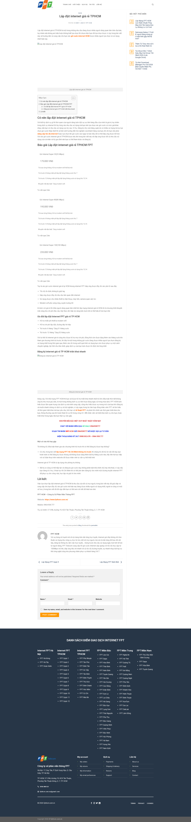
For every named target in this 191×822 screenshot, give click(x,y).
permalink (94, 525)
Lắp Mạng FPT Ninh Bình (109, 562)
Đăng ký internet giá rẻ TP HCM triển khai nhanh (59, 109)
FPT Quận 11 (65, 697)
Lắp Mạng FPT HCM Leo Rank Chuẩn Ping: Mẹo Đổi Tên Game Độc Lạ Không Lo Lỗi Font (144, 24)
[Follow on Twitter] (97, 803)
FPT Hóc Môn (85, 689)
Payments (109, 762)
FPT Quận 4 (64, 670)
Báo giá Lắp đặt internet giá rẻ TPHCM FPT (56, 104)
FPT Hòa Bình (104, 663)
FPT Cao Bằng (105, 686)
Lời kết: (43, 112)
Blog (80, 13)
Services (135, 766)
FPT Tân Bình (85, 674)
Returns (109, 771)
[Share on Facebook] (72, 517)
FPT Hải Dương (105, 682)
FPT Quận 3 (64, 666)
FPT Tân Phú (84, 662)
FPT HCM (89, 23)
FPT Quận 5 (64, 674)
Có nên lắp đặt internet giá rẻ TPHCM (54, 101)
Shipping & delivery (112, 766)
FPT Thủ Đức (85, 682)
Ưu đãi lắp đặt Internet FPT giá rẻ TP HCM (57, 106)
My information (85, 771)
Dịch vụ (85, 4)
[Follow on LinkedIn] (99, 803)
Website (99, 599)
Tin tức (92, 4)
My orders (83, 762)
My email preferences (88, 775)
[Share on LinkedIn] (88, 517)
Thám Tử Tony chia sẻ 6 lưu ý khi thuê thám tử (144, 45)
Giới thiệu (76, 4)
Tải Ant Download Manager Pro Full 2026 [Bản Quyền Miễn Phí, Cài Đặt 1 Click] (144, 65)
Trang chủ (67, 4)
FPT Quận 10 (65, 693)
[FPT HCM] (48, 4)
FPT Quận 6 (64, 678)
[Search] (153, 4)
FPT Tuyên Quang (106, 674)
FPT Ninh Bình (104, 670)
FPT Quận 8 (64, 686)
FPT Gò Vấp (84, 670)
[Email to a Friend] (80, 517)
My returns (84, 766)
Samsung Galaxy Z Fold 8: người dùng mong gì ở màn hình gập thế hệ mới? (144, 35)
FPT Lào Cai (104, 655)
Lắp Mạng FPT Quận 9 (50, 562)
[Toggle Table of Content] (72, 98)
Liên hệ (99, 4)
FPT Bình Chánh (86, 686)
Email (70, 599)
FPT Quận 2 (64, 662)
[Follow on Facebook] (91, 803)
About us (135, 762)
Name (43, 599)
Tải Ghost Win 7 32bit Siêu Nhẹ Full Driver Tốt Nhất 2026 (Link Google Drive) (144, 54)
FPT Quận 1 (64, 658)
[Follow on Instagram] (94, 803)
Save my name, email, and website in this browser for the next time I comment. (74, 609)
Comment (44, 580)
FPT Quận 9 (64, 689)
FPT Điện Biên (104, 690)
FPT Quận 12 (65, 701)
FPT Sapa (103, 659)
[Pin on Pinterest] (84, 517)
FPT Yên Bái (104, 678)
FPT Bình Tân (85, 666)
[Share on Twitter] (76, 517)
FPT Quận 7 (64, 682)
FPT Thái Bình (104, 666)
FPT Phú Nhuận (86, 658)
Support (109, 775)
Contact (135, 775)
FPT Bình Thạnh (86, 678)
